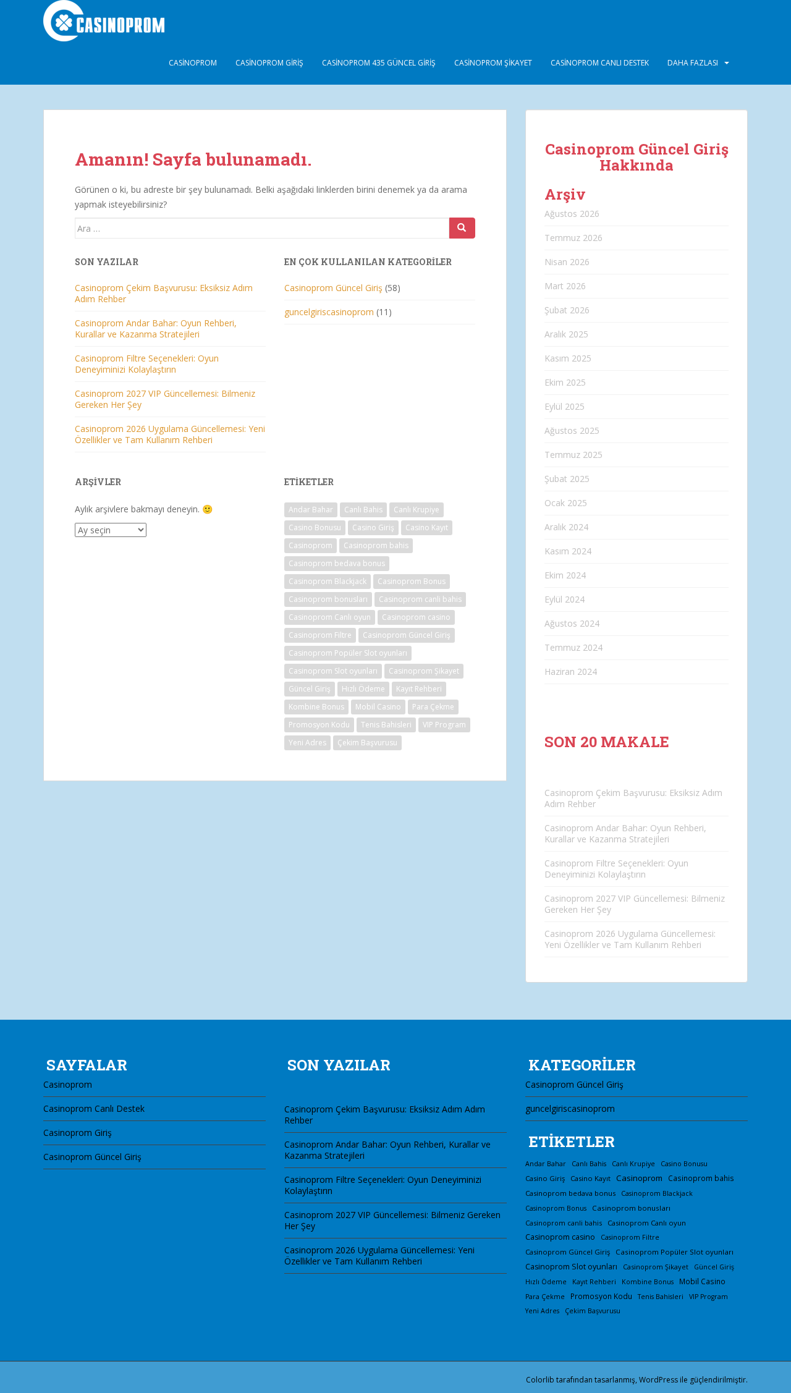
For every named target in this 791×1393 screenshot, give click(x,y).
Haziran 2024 (570, 671)
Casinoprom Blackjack (327, 581)
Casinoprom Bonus (412, 581)
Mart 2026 (565, 286)
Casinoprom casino (416, 617)
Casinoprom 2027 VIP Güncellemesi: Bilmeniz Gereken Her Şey (165, 398)
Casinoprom (193, 62)
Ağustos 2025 (571, 430)
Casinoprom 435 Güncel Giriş (379, 62)
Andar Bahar (311, 509)
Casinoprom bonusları (328, 599)
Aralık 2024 (566, 527)
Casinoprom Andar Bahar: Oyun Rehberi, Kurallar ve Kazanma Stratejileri (156, 328)
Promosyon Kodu (319, 724)
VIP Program (444, 724)
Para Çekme (433, 706)
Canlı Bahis (363, 509)
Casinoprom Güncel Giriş (333, 288)
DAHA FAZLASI (692, 62)
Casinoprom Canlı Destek (600, 62)
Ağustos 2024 (571, 623)
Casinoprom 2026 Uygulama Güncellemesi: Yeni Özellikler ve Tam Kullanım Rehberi (170, 434)
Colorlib (540, 1379)
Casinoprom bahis (376, 545)
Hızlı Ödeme (363, 689)
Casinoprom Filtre (320, 635)
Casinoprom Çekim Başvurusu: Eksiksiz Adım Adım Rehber (164, 293)
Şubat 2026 (567, 310)
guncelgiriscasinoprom (329, 312)
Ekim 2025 (565, 382)
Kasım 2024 (567, 551)
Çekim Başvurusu (367, 742)
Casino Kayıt (426, 527)
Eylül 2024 (564, 599)
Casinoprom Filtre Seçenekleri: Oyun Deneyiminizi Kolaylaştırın (147, 363)
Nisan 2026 (567, 262)
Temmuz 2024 (573, 647)
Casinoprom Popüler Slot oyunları (348, 653)
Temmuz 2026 (573, 237)
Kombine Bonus (316, 706)
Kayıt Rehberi (419, 689)
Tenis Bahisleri (386, 724)
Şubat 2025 (567, 479)
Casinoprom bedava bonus (337, 563)
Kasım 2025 (567, 358)
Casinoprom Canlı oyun (330, 617)
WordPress (658, 1379)
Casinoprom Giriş (269, 62)
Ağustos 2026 (571, 213)
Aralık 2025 (566, 334)
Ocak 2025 (565, 503)
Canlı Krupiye (416, 509)
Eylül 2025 (564, 406)
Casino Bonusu (315, 527)
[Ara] (462, 228)
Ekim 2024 (565, 575)
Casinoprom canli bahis (420, 599)
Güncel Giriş (310, 689)
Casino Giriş (373, 527)
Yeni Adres (307, 742)
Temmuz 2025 (573, 454)
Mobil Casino (378, 706)
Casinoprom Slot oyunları (333, 671)
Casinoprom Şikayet (493, 62)
